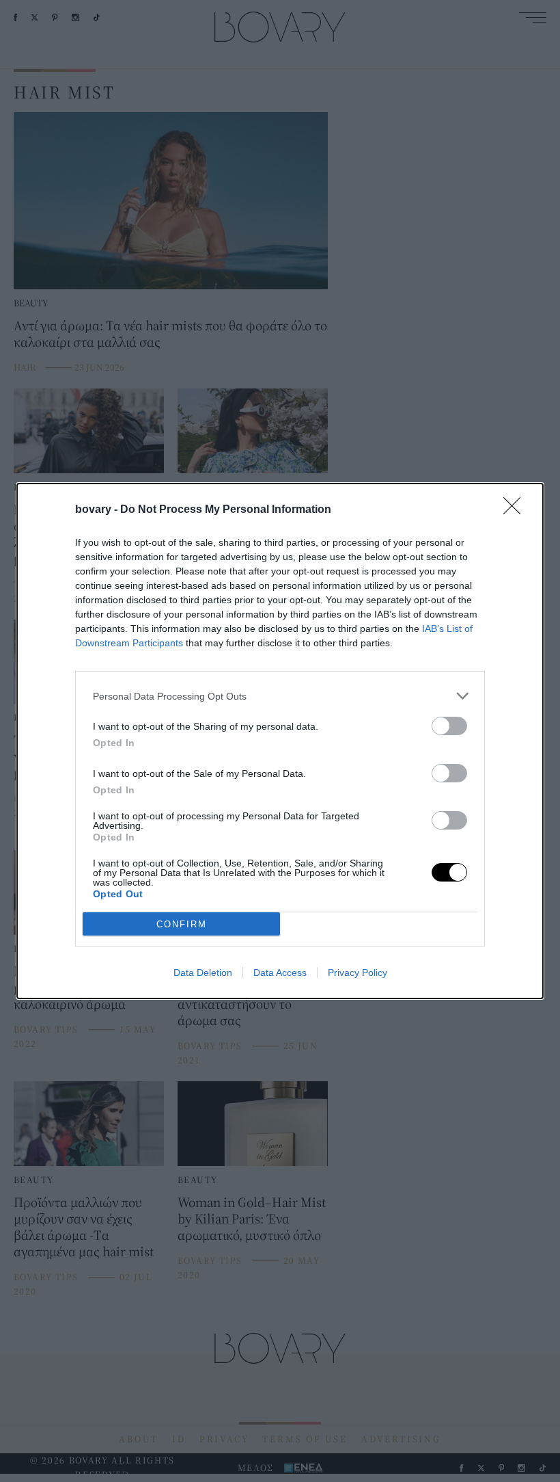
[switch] (449, 726)
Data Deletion (202, 972)
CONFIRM (181, 924)
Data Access (280, 972)
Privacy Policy (357, 972)
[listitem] (280, 696)
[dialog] (280, 741)
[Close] (516, 510)
